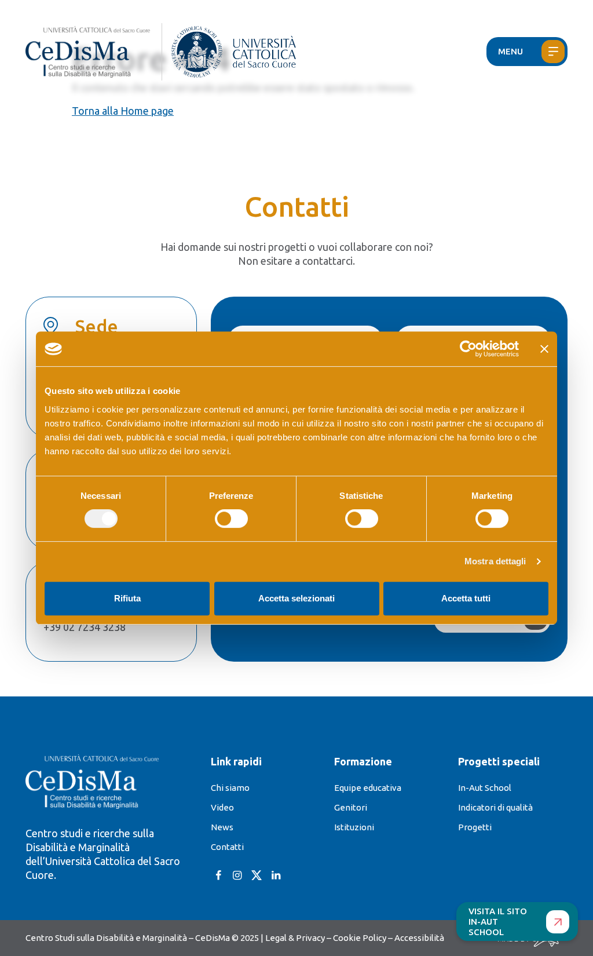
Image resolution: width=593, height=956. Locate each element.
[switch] (231, 518)
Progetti (475, 827)
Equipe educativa (367, 788)
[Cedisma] (93, 52)
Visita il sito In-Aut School (497, 921)
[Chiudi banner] (544, 349)
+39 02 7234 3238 (84, 627)
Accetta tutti (465, 598)
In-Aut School (484, 788)
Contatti (227, 847)
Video (222, 807)
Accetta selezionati (296, 598)
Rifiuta (127, 598)
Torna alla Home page (123, 110)
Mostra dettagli (495, 561)
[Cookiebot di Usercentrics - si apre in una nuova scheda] (468, 348)
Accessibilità (419, 938)
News (222, 827)
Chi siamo (230, 788)
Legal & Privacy (295, 938)
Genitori (350, 807)
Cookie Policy (359, 938)
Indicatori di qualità (495, 807)
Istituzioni (354, 827)
